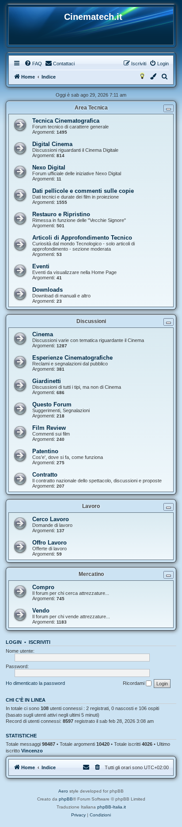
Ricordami (134, 683)
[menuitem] (33, 63)
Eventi (40, 266)
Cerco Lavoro (50, 519)
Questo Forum (52, 404)
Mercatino (91, 574)
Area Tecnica (91, 108)
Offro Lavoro (49, 542)
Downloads (47, 289)
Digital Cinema (52, 144)
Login (14, 642)
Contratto (44, 474)
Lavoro (91, 506)
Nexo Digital (48, 167)
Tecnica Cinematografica (65, 120)
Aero (63, 791)
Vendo (40, 610)
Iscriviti (39, 642)
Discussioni (91, 321)
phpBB (66, 799)
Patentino (45, 451)
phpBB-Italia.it (111, 806)
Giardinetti (46, 381)
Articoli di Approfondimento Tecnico (82, 237)
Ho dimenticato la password (35, 683)
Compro (43, 587)
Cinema (42, 334)
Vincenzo (32, 750)
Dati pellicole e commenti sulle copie (83, 191)
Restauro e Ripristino (61, 214)
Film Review (49, 428)
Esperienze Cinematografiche (72, 357)
